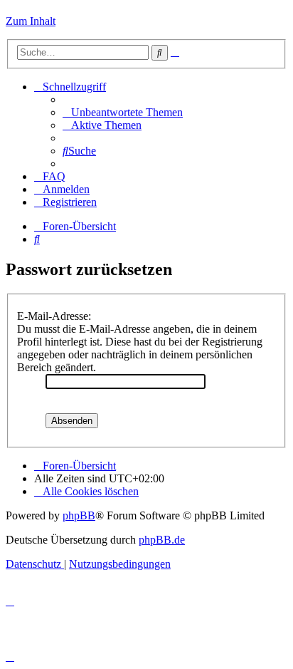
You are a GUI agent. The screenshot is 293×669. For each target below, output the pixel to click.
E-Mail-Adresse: (54, 316)
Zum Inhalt (30, 21)
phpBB (79, 515)
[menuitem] (123, 112)
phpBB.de (162, 540)
